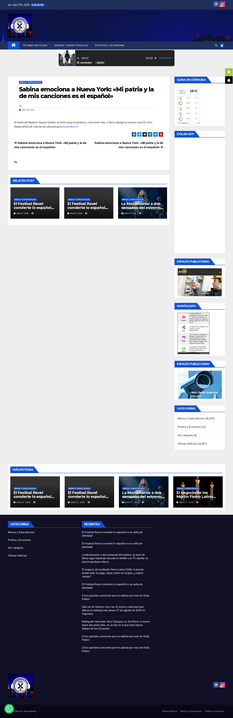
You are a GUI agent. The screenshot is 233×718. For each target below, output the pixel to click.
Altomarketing (30, 711)
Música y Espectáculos (71, 45)
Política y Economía (110, 45)
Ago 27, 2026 (23, 502)
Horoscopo (204, 353)
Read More (69, 126)
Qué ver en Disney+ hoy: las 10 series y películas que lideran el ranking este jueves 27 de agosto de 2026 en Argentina (113, 610)
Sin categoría (185, 435)
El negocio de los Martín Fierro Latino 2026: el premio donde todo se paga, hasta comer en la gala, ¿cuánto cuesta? (113, 573)
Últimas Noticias (35, 45)
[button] (216, 45)
